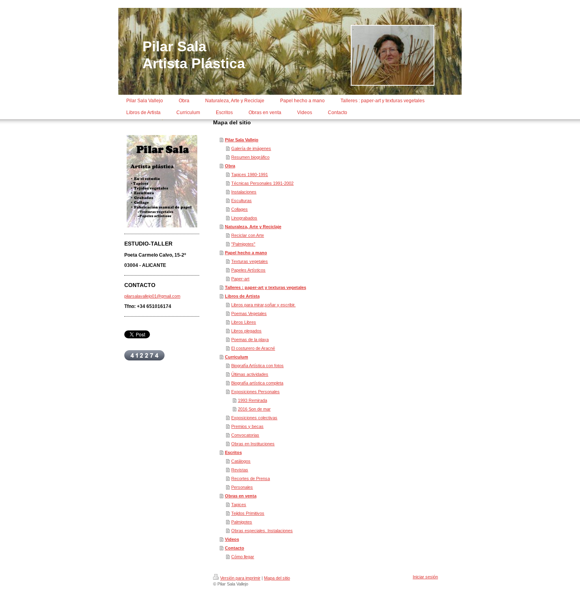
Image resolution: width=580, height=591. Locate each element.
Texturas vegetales (249, 261)
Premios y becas (247, 426)
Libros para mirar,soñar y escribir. (263, 304)
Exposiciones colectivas (254, 417)
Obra (230, 165)
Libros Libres (243, 322)
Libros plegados (246, 330)
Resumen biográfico (250, 157)
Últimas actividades (249, 374)
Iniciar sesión (425, 576)
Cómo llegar (242, 556)
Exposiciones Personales (255, 391)
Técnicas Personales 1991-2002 (262, 183)
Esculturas (241, 200)
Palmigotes (241, 522)
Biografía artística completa (257, 383)
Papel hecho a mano (246, 252)
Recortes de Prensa (250, 478)
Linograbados (244, 218)
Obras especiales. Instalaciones (262, 530)
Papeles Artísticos (248, 270)
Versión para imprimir (240, 578)
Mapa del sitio (277, 578)
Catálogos (241, 461)
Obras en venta (240, 495)
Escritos (233, 452)
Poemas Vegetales (249, 313)
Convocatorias (245, 435)
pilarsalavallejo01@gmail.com (152, 296)
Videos (232, 539)
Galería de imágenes (251, 148)
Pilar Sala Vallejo (241, 139)
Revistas (239, 469)
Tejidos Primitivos (247, 513)
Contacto (234, 548)
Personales (242, 487)
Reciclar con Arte (247, 235)
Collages (239, 209)
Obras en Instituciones (253, 443)
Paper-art (240, 278)
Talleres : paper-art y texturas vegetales (265, 287)
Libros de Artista (242, 296)
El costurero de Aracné (253, 348)
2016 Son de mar (254, 409)
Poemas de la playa (250, 339)
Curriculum (236, 357)
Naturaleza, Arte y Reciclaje (253, 226)
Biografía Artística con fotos (257, 365)
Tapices (238, 504)
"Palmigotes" (243, 244)
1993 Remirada (252, 400)
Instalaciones (243, 191)
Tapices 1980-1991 (249, 174)
